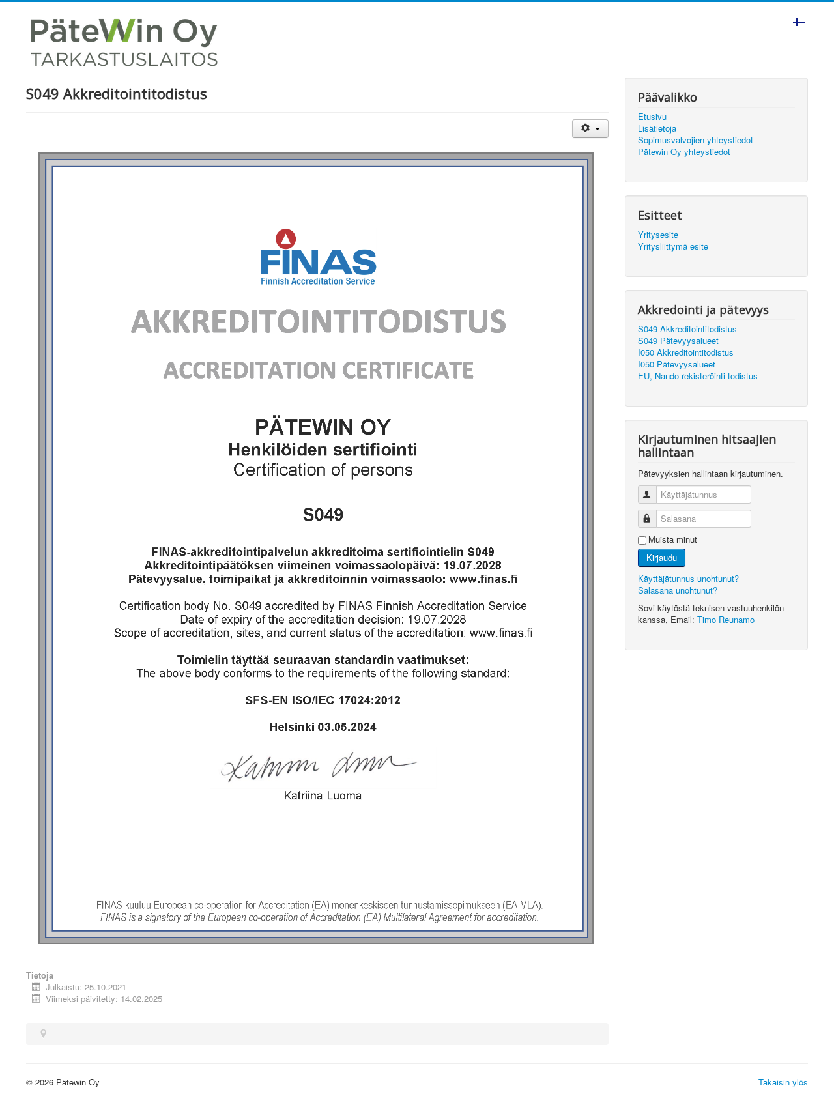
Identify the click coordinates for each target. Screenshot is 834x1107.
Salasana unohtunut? (677, 590)
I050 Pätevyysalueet (676, 364)
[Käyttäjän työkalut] (590, 128)
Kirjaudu (661, 557)
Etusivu (652, 116)
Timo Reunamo (726, 619)
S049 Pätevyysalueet (678, 341)
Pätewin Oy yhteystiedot (684, 152)
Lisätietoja (657, 128)
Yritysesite (658, 234)
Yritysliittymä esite (673, 246)
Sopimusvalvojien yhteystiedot (695, 140)
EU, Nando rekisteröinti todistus (698, 376)
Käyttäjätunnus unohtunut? (688, 578)
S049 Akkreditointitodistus (687, 329)
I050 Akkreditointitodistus (686, 352)
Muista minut (672, 539)
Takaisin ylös (783, 1082)
